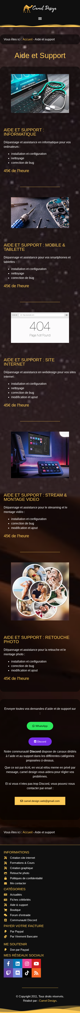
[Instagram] (27, 963)
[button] (40, 18)
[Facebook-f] (8, 963)
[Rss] (36, 972)
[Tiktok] (27, 972)
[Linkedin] (17, 963)
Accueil (28, 39)
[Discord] (17, 972)
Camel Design (47, 1000)
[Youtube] (36, 963)
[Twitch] (8, 972)
